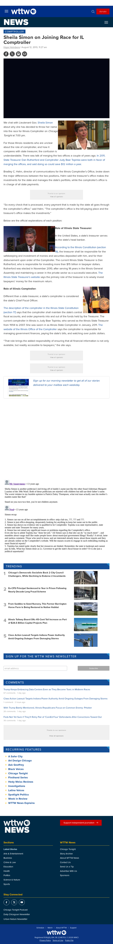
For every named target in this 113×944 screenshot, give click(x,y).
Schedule (40, 928)
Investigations (16, 786)
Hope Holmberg (12, 47)
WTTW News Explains (21, 803)
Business (8, 857)
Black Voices (16, 769)
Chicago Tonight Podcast (16, 909)
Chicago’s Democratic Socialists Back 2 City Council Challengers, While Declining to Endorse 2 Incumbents (37, 574)
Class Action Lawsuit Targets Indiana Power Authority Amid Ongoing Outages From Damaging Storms (36, 636)
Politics (7, 875)
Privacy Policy (45, 940)
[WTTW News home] (16, 22)
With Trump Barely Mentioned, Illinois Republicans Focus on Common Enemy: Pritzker (48, 707)
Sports (7, 884)
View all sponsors (56, 197)
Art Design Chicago (20, 760)
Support (73, 928)
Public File (69, 940)
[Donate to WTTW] (56, 932)
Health (7, 871)
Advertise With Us (68, 871)
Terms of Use (58, 940)
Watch (50, 928)
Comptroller (14, 31)
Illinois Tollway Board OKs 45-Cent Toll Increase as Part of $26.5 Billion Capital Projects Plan (37, 621)
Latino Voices (16, 790)
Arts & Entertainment (13, 853)
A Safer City (15, 756)
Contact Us (65, 862)
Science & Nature (12, 879)
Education (8, 866)
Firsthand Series (18, 777)
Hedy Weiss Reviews (20, 782)
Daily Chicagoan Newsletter (17, 914)
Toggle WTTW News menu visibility (107, 22)
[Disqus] (56, 439)
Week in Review (17, 799)
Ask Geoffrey (16, 765)
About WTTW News (69, 857)
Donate (103, 11)
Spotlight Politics (18, 794)
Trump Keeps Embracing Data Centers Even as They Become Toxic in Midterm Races (47, 689)
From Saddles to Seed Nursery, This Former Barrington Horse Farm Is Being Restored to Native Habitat (37, 605)
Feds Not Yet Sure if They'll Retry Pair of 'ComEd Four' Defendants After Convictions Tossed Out (53, 717)
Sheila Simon (45, 122)
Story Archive (66, 853)
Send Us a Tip (67, 866)
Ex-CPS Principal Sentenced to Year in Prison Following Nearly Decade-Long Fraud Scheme (37, 590)
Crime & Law (10, 862)
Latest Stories (10, 849)
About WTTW (61, 928)
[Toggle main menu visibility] (6, 11)
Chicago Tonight (18, 773)
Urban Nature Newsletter (15, 919)
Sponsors (64, 875)
